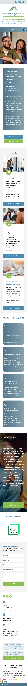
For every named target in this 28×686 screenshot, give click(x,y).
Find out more (13, 136)
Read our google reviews (13, 505)
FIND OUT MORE (13, 204)
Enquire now (13, 141)
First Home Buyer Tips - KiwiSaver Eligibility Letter (13, 646)
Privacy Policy (6, 588)
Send (13, 584)
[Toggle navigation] (2, 29)
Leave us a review (13, 658)
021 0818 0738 (7, 620)
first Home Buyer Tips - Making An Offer (13, 653)
